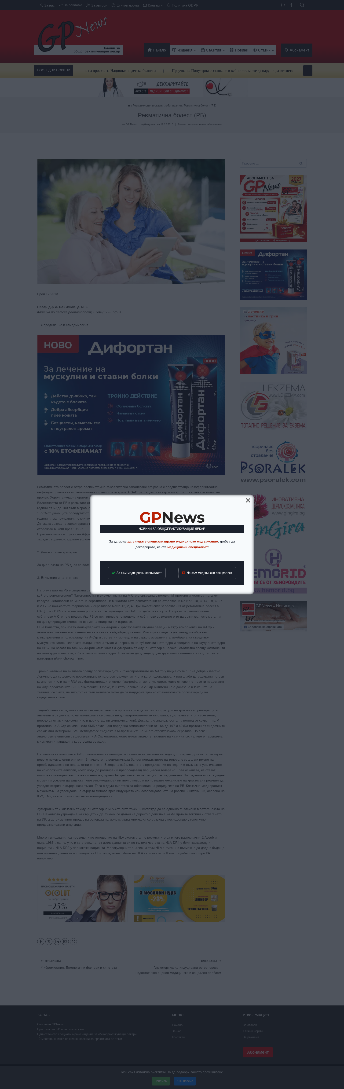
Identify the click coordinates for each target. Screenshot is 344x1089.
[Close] (248, 500)
